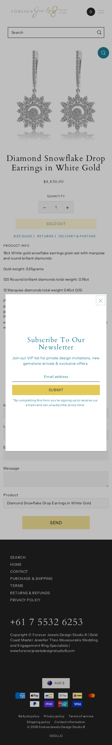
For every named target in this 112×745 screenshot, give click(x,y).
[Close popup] (100, 300)
